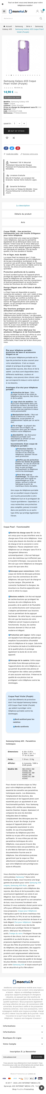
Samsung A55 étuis (19, 885)
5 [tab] (16, 75)
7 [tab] (20, 75)
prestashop (29, 1089)
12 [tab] (32, 75)
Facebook (6, 148)
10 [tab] (28, 75)
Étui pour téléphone (23, 922)
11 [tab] (30, 75)
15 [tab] (39, 75)
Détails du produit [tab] (23, 214)
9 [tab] (25, 75)
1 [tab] (6, 75)
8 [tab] (23, 75)
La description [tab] (23, 205)
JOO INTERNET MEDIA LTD (23, 1086)
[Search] (41, 18)
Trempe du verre (16, 934)
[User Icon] (37, 11)
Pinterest (17, 148)
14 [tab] (37, 75)
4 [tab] (13, 75)
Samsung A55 (18, 965)
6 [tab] (18, 75)
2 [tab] (9, 75)
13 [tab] (35, 75)
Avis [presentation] (23, 222)
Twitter (12, 148)
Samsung (20, 877)
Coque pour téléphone (27, 911)
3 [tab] (11, 75)
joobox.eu (32, 1074)
